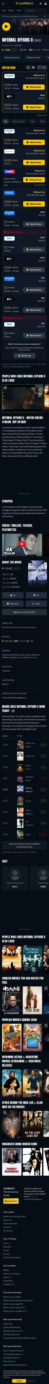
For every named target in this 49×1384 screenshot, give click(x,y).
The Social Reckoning (11, 1327)
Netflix (6, 1270)
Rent (42, 121)
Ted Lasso (7, 1247)
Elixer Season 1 (9, 1361)
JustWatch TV (9, 1284)
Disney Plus (8, 1281)
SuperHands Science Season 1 (15, 1365)
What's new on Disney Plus (14, 1307)
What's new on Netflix (12, 1297)
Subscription (19, 121)
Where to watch (12, 57)
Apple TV (7, 1277)
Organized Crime (16, 657)
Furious (6, 1243)
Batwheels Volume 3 (11, 1358)
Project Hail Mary (10, 1223)
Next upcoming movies (12, 1319)
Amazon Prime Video (12, 1274)
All (5, 121)
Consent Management (33, 1199)
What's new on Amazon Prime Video (18, 1300)
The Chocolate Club (11, 1334)
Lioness (6, 1250)
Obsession (7, 1220)
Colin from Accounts (11, 1257)
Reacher (6, 1254)
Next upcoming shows (12, 1346)
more (28, 407)
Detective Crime (30, 657)
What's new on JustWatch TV (15, 1311)
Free (32, 121)
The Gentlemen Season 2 (13, 1354)
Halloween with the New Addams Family (19, 1338)
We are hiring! (11, 1201)
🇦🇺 (40, 67)
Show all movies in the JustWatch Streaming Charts (24, 845)
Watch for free (33, 57)
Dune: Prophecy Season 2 (13, 1350)
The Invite (7, 1227)
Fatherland (7, 1324)
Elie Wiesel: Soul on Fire (13, 1331)
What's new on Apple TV (13, 1304)
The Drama (7, 1231)
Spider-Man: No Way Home (14, 1216)
